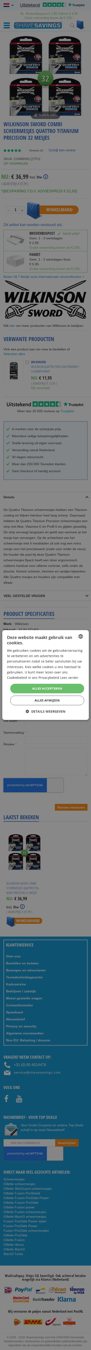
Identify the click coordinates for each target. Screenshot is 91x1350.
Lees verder (69, 677)
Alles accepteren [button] (47, 688)
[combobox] (80, 636)
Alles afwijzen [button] (47, 700)
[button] (45, 711)
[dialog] (45, 675)
